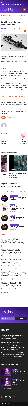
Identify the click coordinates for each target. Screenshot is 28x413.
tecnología (18, 285)
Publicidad (11, 15)
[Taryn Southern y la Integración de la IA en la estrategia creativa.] (6, 372)
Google (19, 252)
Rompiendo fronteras (18, 279)
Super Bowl (5, 285)
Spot (20, 282)
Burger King (18, 239)
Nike (18, 269)
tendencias (5, 289)
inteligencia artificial (7, 262)
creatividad (12, 246)
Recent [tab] (6, 191)
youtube (4, 292)
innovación (5, 259)
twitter (12, 289)
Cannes (4, 242)
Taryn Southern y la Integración (18, 372)
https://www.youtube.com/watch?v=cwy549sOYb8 (13, 96)
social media (13, 282)
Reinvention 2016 (15, 275)
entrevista (17, 249)
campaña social (12, 117)
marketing (5, 265)
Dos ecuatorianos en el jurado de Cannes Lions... (18, 227)
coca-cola (20, 242)
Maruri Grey (5, 269)
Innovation (13, 259)
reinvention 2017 (6, 279)
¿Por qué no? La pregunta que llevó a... (18, 198)
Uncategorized (14, 196)
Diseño (4, 249)
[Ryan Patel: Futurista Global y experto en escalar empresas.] (6, 382)
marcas (17, 262)
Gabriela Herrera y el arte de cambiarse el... (17, 218)
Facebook (12, 252)
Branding (10, 239)
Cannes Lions (12, 242)
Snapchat (4, 282)
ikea (18, 256)
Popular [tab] (14, 191)
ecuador (10, 249)
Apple (3, 239)
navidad (13, 269)
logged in (10, 186)
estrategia (5, 252)
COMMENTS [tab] (22, 191)
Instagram (20, 259)
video (17, 289)
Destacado (20, 246)
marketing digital (14, 265)
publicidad (12, 272)
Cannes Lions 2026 (14, 224)
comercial (4, 246)
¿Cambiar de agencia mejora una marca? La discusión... (17, 208)
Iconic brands (5, 256)
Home (4, 15)
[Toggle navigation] (24, 9)
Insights (12, 205)
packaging (5, 272)
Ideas (13, 256)
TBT (12, 285)
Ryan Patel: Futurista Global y (19, 381)
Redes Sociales (21, 272)
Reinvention (5, 275)
